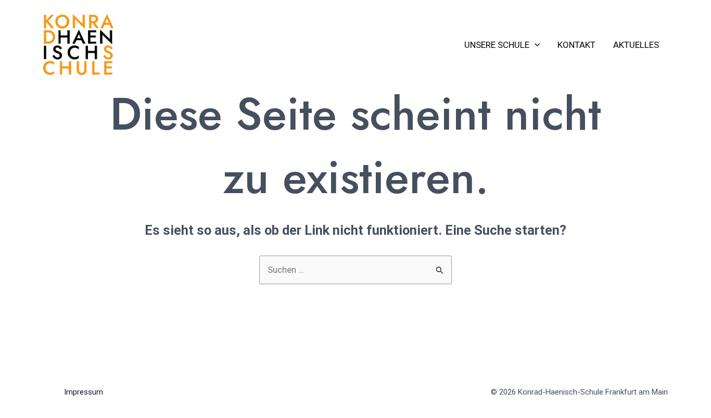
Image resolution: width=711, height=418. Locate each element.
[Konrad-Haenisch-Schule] (78, 44)
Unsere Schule (496, 45)
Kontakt (576, 45)
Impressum (83, 392)
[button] (534, 45)
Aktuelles (636, 45)
